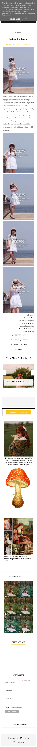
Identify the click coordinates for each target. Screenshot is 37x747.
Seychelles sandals (28, 332)
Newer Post (13, 412)
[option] (18, 377)
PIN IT (25, 344)
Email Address (10, 683)
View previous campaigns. (13, 707)
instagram (20, 742)
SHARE (14, 340)
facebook (13, 738)
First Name (8, 690)
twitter (26, 738)
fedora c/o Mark (29, 318)
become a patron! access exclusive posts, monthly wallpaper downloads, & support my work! (17, 559)
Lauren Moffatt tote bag (26, 329)
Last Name (8, 698)
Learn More (15, 19)
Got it (25, 19)
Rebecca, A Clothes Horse (15, 44)
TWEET (24, 340)
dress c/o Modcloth (28, 323)
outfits (18, 33)
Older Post (24, 412)
